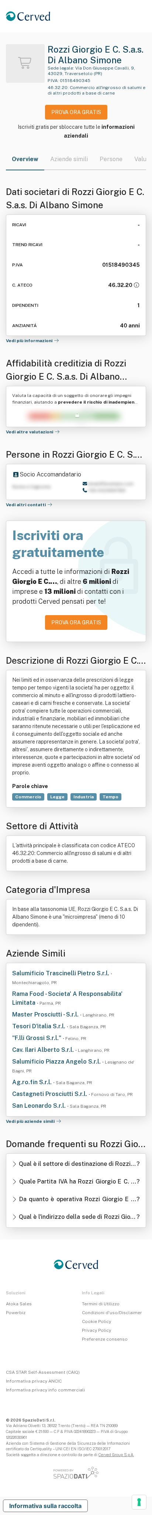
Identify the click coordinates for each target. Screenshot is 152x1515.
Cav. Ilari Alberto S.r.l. (43, 1049)
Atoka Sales (19, 1303)
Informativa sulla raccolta (45, 1505)
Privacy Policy (96, 1330)
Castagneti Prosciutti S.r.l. (50, 1093)
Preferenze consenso (105, 1339)
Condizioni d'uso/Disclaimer (112, 1312)
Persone (111, 159)
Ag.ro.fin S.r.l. (32, 1082)
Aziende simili (69, 159)
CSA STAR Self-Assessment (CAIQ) (43, 1372)
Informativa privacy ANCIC (34, 1381)
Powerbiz (15, 1312)
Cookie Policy (96, 1321)
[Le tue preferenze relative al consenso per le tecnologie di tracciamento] (139, 1502)
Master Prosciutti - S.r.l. (46, 1014)
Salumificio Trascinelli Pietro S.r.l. (61, 973)
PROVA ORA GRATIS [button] (76, 112)
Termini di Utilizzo (101, 1303)
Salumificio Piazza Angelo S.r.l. (57, 1061)
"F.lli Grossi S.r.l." (37, 1038)
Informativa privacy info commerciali (45, 1389)
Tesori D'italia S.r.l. (39, 1026)
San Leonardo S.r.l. (39, 1105)
